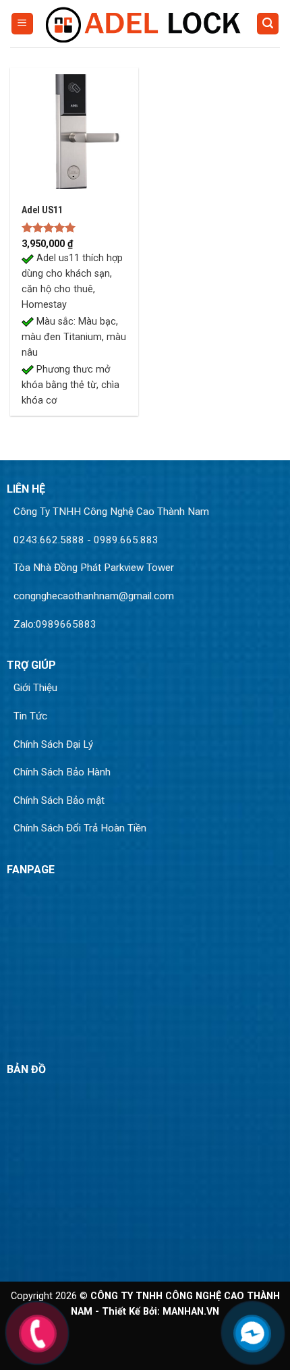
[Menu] (22, 24)
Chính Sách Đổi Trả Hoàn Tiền (79, 828)
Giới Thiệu (35, 688)
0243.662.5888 (48, 540)
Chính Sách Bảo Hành (62, 772)
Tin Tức (30, 716)
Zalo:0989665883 (54, 624)
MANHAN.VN (191, 1311)
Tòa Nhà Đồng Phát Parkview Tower (93, 567)
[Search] (268, 24)
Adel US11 (42, 209)
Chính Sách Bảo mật (59, 800)
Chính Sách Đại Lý (53, 744)
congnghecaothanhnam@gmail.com (93, 596)
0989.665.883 (126, 540)
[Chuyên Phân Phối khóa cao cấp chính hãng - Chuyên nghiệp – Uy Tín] (145, 23)
